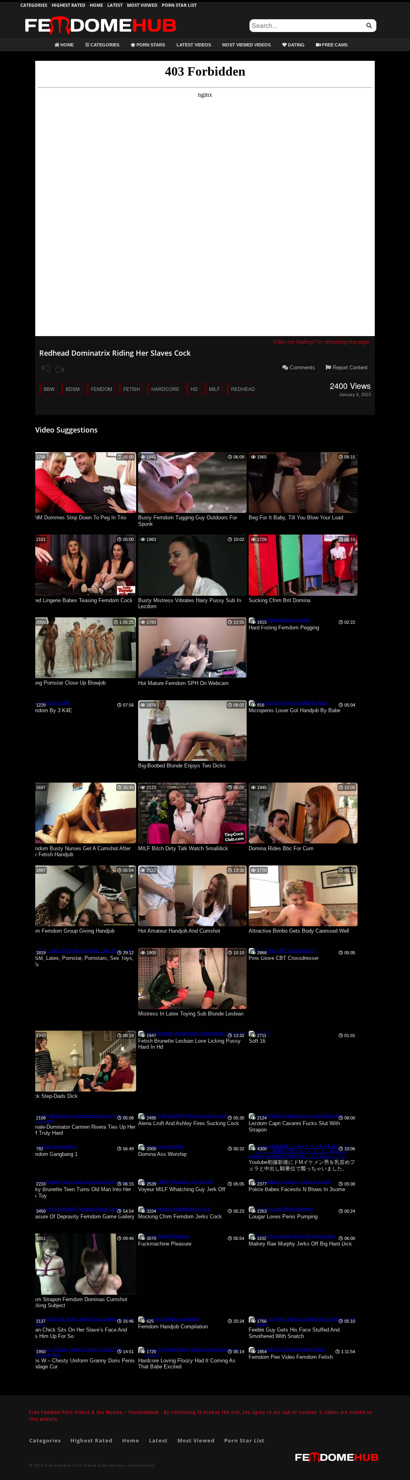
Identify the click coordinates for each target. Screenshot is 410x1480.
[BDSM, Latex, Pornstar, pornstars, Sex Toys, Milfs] (80, 950)
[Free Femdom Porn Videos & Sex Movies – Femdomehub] (100, 16)
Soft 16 (257, 1041)
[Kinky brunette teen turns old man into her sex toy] (79, 1181)
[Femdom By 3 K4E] (49, 702)
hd (194, 388)
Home (96, 5)
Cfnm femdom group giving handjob (71, 931)
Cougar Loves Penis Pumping (283, 1217)
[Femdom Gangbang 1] (52, 1146)
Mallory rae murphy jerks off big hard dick (300, 1244)
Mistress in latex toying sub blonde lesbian (190, 1014)
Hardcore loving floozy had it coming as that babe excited (186, 1364)
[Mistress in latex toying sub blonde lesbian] (192, 1007)
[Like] (59, 369)
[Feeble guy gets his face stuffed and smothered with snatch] (303, 1323)
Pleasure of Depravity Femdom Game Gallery (81, 1217)
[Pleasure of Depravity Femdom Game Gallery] (75, 1208)
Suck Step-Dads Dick (53, 1096)
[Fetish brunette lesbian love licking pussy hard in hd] (191, 1033)
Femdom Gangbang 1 (53, 1154)
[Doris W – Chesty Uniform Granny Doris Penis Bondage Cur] (82, 1354)
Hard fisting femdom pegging (284, 628)
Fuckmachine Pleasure (164, 1244)
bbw (49, 388)
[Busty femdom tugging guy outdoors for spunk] (192, 511)
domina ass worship (162, 1154)
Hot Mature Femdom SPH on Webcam (183, 683)
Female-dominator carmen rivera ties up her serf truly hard (81, 1130)
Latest (115, 5)
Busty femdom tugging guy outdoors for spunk (187, 521)
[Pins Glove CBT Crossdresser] (282, 950)
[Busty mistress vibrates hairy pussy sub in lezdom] (192, 594)
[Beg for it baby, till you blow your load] (303, 511)
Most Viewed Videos (246, 44)
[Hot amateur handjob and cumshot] (192, 924)
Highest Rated (68, 5)
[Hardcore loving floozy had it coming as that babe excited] (192, 1354)
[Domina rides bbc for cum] (303, 841)
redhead (243, 388)
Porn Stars (150, 44)
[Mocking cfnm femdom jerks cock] (174, 1208)
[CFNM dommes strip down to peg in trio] (82, 511)
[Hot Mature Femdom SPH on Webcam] (192, 676)
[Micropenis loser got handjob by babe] (288, 702)
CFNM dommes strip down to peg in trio (77, 518)
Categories (33, 5)
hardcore (165, 388)
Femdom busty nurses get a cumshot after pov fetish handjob (79, 851)
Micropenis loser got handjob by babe (294, 710)
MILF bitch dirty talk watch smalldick (183, 848)
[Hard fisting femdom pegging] (279, 619)
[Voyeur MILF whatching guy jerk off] (175, 1181)
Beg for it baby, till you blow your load (296, 518)
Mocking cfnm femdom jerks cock (180, 1217)
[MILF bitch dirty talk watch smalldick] (192, 842)
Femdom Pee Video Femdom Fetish (291, 1357)
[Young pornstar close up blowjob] (82, 676)
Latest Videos (194, 44)
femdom (101, 388)
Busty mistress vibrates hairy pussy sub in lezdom (189, 603)
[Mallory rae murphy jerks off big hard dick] (292, 1236)
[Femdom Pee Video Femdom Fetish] (287, 1349)
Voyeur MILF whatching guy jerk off (181, 1189)
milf (214, 388)
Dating (296, 44)
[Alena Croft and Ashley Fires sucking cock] (182, 1115)
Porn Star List (179, 5)
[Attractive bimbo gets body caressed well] (303, 924)
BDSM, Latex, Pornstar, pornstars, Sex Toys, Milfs (81, 961)
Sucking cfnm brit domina (279, 600)
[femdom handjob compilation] (168, 1318)
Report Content (349, 367)
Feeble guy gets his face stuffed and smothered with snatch (294, 1333)
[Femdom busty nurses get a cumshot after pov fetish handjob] (82, 841)
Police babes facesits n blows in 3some (297, 1189)
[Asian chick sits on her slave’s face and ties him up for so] (82, 1323)
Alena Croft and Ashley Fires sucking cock (188, 1123)
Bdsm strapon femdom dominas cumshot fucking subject (77, 1302)
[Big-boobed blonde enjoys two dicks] (192, 759)
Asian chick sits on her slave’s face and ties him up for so (77, 1333)
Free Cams (334, 44)
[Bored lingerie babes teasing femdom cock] (82, 594)
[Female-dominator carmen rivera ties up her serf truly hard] (82, 1120)
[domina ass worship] (160, 1146)
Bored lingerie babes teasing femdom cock (80, 600)
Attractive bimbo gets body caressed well (299, 931)
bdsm (73, 388)
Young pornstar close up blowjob (67, 683)
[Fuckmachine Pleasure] (163, 1236)
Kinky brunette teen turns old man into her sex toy (79, 1192)
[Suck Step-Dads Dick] (82, 1089)
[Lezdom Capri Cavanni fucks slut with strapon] (296, 1115)
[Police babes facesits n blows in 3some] (290, 1181)
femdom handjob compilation (173, 1327)
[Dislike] (46, 369)
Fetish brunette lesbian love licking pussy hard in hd (189, 1044)
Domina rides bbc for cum (281, 848)
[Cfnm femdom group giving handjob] (82, 924)
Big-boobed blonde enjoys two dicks (182, 766)
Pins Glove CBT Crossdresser (284, 958)
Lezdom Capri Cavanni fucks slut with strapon (294, 1126)
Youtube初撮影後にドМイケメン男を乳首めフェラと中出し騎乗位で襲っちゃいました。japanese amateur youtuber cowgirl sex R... (302, 1165)
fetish (131, 388)
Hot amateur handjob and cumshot (179, 931)
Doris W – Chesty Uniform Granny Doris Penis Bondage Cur (81, 1364)
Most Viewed (142, 5)
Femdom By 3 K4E (50, 710)
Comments (301, 367)
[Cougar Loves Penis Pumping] (281, 1208)
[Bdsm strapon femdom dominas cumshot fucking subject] (82, 1293)
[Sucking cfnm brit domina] (303, 594)
